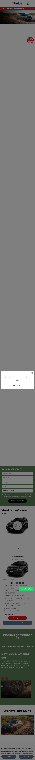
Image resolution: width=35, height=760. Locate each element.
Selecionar (17, 385)
